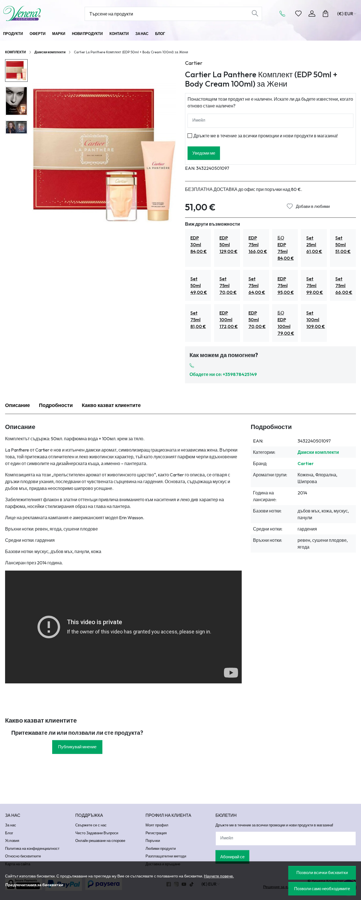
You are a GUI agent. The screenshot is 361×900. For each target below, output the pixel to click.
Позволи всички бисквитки (322, 872)
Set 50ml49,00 (198, 285)
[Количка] (325, 13)
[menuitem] (16, 70)
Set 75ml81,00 (198, 319)
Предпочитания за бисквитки (34, 884)
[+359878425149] (284, 13)
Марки (58, 33)
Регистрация (156, 833)
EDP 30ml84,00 (198, 244)
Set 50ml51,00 (343, 244)
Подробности (56, 405)
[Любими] (298, 13)
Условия (12, 840)
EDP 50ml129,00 (228, 244)
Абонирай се (232, 856)
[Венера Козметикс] (35, 13)
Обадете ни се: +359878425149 (223, 374)
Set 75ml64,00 (256, 285)
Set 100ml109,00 (315, 319)
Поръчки (153, 840)
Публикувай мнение (77, 746)
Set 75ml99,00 (314, 285)
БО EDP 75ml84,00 (286, 248)
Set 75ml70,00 (228, 285)
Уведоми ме (203, 153)
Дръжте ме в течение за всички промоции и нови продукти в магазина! (265, 135)
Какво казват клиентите (111, 405)
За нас (141, 33)
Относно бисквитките (23, 856)
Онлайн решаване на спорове (100, 840)
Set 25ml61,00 (314, 244)
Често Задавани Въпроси (96, 833)
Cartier (193, 63)
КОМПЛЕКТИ (15, 52)
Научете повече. (219, 876)
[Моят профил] (312, 13)
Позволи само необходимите (322, 888)
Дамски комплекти (49, 52)
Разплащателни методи (166, 856)
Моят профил (157, 825)
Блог (160, 33)
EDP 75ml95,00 (286, 285)
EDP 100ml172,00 (228, 319)
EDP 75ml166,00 (257, 244)
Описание (17, 405)
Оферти (37, 33)
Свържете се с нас (91, 825)
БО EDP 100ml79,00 (286, 323)
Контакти (119, 33)
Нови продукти (87, 33)
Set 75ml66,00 (343, 285)
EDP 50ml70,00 (257, 319)
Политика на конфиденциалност (32, 848)
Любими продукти (161, 848)
